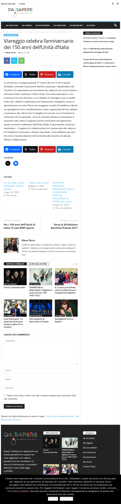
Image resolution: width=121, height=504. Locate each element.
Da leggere (27, 25)
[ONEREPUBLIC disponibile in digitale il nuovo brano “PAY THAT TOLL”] (40, 276)
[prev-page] (72, 264)
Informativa (66, 499)
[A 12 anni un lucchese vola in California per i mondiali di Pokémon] (66, 276)
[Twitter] (14, 61)
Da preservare (76, 25)
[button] (115, 25)
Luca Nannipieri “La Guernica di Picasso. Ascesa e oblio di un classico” (13, 322)
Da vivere (91, 25)
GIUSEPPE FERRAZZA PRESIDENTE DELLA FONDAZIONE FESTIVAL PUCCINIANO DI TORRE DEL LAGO (63, 192)
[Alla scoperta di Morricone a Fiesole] (40, 308)
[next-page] (76, 264)
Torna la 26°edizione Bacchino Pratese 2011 (64, 226)
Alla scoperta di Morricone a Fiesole (39, 320)
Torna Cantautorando (14, 287)
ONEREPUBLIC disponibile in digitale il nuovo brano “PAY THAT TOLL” (40, 291)
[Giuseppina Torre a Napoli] (66, 308)
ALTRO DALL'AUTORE (38, 264)
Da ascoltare (12, 25)
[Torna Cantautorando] (15, 276)
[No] (117, 489)
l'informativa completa (18, 491)
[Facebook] (113, 4)
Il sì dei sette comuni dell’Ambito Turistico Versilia (14, 185)
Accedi (22, 4)
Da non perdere (43, 25)
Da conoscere (60, 25)
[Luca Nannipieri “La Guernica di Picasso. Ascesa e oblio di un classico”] (15, 308)
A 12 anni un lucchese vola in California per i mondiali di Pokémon (66, 290)
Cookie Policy (89, 466)
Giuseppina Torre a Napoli (64, 320)
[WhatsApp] (21, 61)
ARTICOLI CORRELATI (15, 264)
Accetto (53, 499)
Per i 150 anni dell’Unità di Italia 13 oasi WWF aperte (19, 226)
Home (6, 32)
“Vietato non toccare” (38, 182)
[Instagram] (118, 4)
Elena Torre (11, 52)
